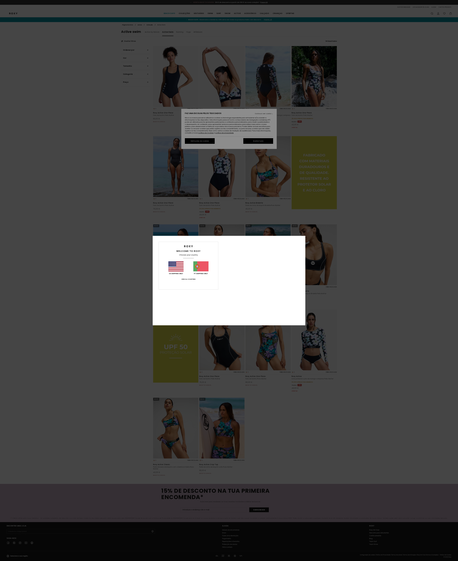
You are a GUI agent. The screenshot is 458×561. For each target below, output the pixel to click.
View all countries (188, 279)
